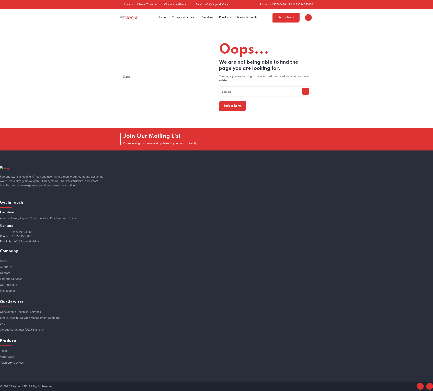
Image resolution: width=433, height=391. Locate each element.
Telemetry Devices (12, 362)
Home (4, 261)
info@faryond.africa (216, 4)
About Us (6, 267)
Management (8, 290)
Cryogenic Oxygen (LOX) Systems (22, 329)
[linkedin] (429, 386)
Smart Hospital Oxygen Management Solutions (30, 317)
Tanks (3, 350)
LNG (3, 323)
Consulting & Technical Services (20, 311)
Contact (5, 273)
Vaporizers (7, 356)
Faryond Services (11, 278)
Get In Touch (286, 17)
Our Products (8, 284)
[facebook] (420, 386)
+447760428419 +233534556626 (21, 234)
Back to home (232, 105)
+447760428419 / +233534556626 (291, 4)
